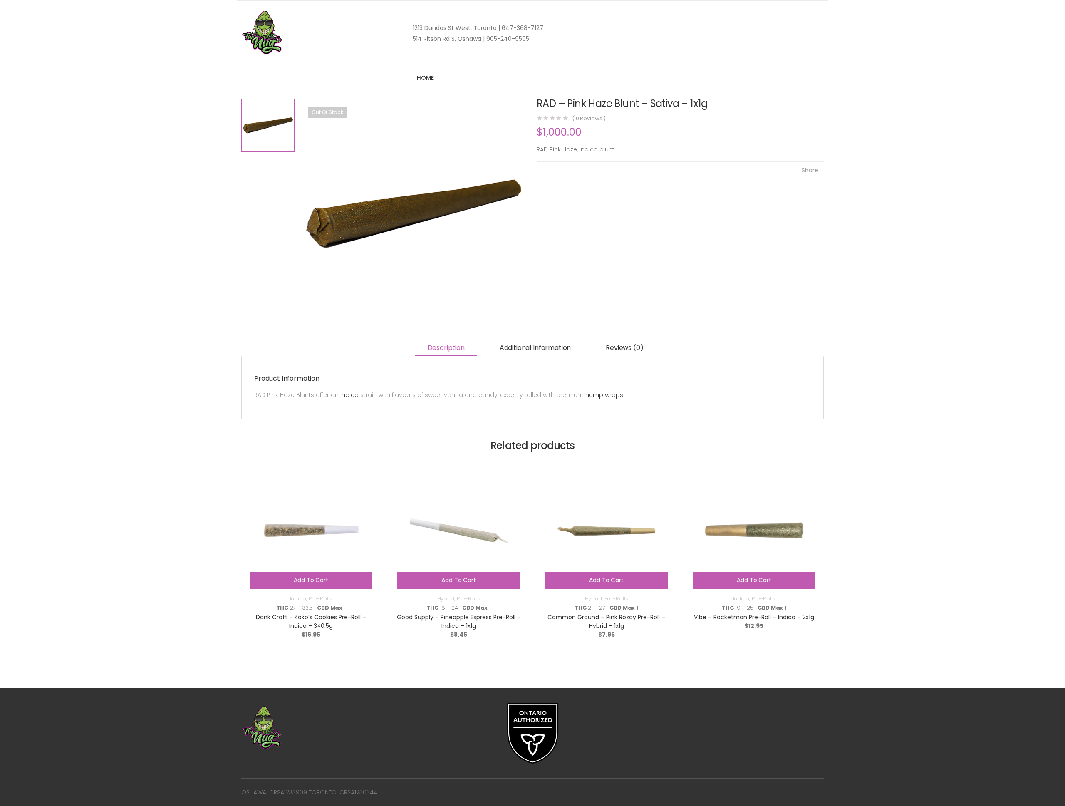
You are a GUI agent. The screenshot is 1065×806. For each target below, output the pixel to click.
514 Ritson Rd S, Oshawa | (449, 39)
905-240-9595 (507, 39)
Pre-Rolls (320, 599)
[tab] (446, 348)
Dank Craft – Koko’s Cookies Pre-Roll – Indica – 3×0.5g (311, 621)
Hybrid (445, 599)
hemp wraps (604, 395)
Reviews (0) (624, 347)
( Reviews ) (589, 118)
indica (349, 395)
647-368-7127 (521, 28)
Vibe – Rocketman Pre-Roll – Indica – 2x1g (754, 617)
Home (425, 78)
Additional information (535, 347)
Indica (298, 599)
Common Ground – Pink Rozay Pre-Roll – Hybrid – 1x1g (606, 621)
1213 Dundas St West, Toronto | (456, 28)
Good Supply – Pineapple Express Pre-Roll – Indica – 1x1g (459, 621)
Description (446, 347)
